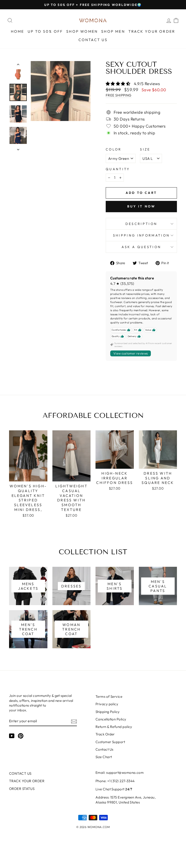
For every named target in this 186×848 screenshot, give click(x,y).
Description (141, 224)
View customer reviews (130, 353)
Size (145, 149)
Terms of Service (108, 696)
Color (114, 149)
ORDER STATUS (21, 788)
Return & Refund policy (113, 727)
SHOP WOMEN (82, 31)
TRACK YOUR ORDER (151, 31)
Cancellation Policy (110, 719)
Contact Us (104, 749)
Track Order (105, 734)
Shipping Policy (107, 712)
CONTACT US (93, 39)
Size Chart (103, 757)
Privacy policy (106, 704)
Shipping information (141, 235)
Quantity (118, 169)
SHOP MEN (113, 31)
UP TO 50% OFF (45, 31)
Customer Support (110, 742)
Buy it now (141, 206)
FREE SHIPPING (119, 95)
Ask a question (141, 247)
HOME (17, 31)
